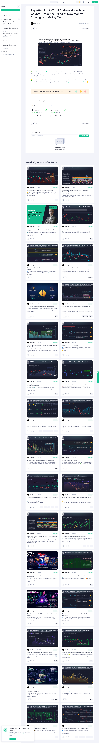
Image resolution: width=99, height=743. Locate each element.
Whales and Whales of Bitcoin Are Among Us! (72, 422)
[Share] (37, 28)
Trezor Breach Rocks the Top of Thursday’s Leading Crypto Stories (41, 268)
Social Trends (35, 2)
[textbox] (54, 136)
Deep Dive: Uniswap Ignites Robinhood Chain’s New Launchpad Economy (42, 614)
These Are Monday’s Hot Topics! (69, 460)
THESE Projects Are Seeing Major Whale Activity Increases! (41, 422)
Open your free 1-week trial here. (76, 82)
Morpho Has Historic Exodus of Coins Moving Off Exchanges (76, 267)
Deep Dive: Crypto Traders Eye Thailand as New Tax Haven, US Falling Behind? (42, 575)
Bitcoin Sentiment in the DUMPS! (70, 689)
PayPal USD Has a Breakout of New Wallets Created (39, 652)
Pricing (62, 2)
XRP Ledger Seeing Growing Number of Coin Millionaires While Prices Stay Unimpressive (41, 385)
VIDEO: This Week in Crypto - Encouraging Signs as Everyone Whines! (41, 229)
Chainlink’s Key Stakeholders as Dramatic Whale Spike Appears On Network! (42, 346)
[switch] (78, 2)
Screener (27, 2)
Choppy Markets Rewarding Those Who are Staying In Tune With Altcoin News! (42, 498)
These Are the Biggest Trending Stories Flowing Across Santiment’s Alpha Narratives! (75, 191)
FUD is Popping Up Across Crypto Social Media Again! (74, 229)
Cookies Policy (21, 733)
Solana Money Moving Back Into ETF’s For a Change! (74, 384)
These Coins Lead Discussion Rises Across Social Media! (75, 728)
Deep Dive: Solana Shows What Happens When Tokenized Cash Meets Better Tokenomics (42, 690)
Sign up (95, 2)
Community (14, 2)
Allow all (13, 738)
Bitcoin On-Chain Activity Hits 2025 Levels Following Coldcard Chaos (76, 498)
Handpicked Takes (7, 19)
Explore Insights (6, 15)
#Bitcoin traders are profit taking (42, 72)
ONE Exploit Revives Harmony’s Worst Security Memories (40, 306)
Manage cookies (22, 738)
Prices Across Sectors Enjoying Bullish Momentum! (74, 536)
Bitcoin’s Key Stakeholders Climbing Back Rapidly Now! (75, 575)
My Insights (5, 51)
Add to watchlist (39, 115)
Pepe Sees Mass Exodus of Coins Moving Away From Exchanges (77, 652)
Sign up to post (84, 135)
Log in (88, 2)
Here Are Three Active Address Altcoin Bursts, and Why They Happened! (76, 307)
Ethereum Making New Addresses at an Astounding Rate (40, 460)
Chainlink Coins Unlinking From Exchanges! (37, 728)
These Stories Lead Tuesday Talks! (70, 345)
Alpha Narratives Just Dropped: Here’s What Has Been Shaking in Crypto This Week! (42, 537)
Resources (68, 2)
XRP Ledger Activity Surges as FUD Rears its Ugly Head (40, 190)
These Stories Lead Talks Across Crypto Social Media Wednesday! (74, 614)
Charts (21, 2)
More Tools (43, 2)
